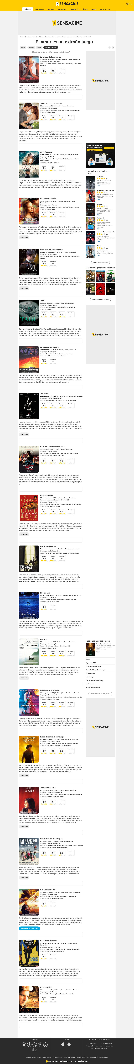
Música (75, 943)
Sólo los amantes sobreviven (52, 447)
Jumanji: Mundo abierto (93, 687)
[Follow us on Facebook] (29, 1044)
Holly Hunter (50, 646)
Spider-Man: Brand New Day (105, 190)
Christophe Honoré (54, 947)
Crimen (64, 59)
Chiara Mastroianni (73, 949)
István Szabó (52, 992)
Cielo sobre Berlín (47, 890)
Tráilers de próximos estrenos (100, 299)
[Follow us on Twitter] (34, 1044)
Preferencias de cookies (101, 1057)
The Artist (44, 394)
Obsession (100, 204)
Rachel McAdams (51, 110)
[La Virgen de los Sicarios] (29, 69)
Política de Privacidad (69, 1057)
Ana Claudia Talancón (66, 256)
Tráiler (98, 185)
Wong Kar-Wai (52, 502)
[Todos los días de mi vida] (29, 116)
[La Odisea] (90, 182)
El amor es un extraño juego (58, 36)
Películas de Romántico (44, 36)
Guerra (67, 154)
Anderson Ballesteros (65, 63)
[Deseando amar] (29, 507)
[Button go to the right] (113, 47)
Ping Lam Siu (76, 504)
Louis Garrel (50, 949)
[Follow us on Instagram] (40, 1044)
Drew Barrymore (51, 207)
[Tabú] (29, 313)
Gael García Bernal (52, 256)
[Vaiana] (90, 251)
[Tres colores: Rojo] (29, 800)
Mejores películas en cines (100, 262)
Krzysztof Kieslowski (55, 792)
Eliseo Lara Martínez (72, 553)
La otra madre (90, 684)
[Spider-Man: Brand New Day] (90, 196)
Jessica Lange (75, 110)
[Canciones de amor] (29, 953)
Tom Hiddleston (51, 453)
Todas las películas (33, 36)
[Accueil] (67, 3)
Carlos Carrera (52, 254)
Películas (27, 9)
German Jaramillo (51, 63)
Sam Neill (67, 646)
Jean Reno (60, 599)
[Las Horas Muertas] (29, 559)
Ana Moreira (71, 307)
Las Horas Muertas (48, 546)
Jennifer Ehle (70, 994)
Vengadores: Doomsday (103, 644)
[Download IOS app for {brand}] (64, 1044)
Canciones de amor (48, 941)
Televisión (74, 9)
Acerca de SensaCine (32, 1057)
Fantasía (69, 892)
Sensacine (61, 115)
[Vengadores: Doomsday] (90, 649)
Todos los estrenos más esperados (100, 693)
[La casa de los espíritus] (29, 359)
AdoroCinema (105, 1046)
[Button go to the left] (109, 47)
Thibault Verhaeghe (75, 697)
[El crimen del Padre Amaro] (29, 262)
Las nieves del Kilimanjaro (51, 839)
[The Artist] (29, 406)
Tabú (42, 301)
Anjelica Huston (62, 207)
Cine (26, 36)
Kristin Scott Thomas (65, 159)
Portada (22, 36)
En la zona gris (90, 673)
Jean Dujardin (50, 400)
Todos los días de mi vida (51, 103)
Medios (44, 69)
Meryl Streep (50, 354)
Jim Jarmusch (52, 451)
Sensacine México (97, 1048)
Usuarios (53, 69)
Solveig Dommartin (60, 896)
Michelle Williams (51, 159)
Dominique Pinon (72, 743)
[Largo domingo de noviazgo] (29, 749)
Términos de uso (57, 1057)
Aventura (65, 595)
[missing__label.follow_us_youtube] (24, 1044)
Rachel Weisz (60, 994)
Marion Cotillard (62, 697)
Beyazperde (89, 1046)
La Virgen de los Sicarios (50, 57)
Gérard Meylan (78, 845)
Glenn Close (59, 354)
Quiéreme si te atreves (49, 690)
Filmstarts (104, 1043)
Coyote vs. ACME (91, 663)
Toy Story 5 (100, 218)
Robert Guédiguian (54, 843)
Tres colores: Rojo (48, 788)
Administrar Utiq (81, 1057)
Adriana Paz (60, 553)
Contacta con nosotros (45, 1057)
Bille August (52, 351)
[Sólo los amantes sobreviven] (29, 459)
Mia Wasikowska (72, 453)
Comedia (67, 201)
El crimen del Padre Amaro (51, 250)
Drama (70, 59)
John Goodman (71, 400)
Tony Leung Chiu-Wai (64, 504)
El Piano (43, 639)
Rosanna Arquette (70, 599)
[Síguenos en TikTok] (45, 1044)
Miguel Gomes (52, 305)
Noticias (51, 9)
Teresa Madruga (51, 307)
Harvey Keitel (59, 646)
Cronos (88, 659)
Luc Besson (52, 597)
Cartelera (39, 9)
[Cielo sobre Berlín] (29, 902)
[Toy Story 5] (90, 223)
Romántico (76, 59)
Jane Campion (52, 644)
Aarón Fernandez (53, 551)
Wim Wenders (52, 894)
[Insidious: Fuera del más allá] (90, 237)
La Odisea (100, 176)
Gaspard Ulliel (61, 743)
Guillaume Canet (51, 697)
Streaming (62, 9)
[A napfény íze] (29, 999)
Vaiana (99, 246)
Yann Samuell (52, 695)
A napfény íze (46, 987)
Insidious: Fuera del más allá (105, 232)
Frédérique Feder (76, 794)
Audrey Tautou (51, 743)
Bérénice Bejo (60, 400)
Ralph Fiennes (50, 994)
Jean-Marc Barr (51, 599)
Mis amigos (62, 69)
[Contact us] (34, 1050)
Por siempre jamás (48, 199)
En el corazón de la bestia (93, 666)
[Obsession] (90, 209)
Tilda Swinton (61, 453)
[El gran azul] (29, 605)
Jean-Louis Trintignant (62, 794)
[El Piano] (29, 651)
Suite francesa (46, 152)
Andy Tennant (52, 205)
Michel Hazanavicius (55, 398)
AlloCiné (89, 1043)
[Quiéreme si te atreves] (29, 702)
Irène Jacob (49, 794)
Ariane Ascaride (51, 845)
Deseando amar (46, 495)
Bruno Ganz (50, 896)
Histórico (69, 990)
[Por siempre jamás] (29, 211)
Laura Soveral (61, 307)
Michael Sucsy (52, 108)
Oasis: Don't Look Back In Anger (95, 670)
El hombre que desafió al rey (94, 680)
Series (93, 9)
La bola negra (90, 677)
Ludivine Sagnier (60, 949)
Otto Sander (72, 896)
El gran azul (45, 593)
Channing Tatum (63, 110)
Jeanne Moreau (73, 207)
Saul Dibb (51, 157)
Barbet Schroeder (53, 61)
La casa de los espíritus (50, 347)
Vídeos (85, 9)
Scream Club (105, 9)
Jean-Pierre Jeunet (54, 741)
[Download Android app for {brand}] (70, 1044)
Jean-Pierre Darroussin (64, 845)
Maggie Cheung (51, 504)
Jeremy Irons (68, 354)
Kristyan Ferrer (51, 553)
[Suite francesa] (29, 164)
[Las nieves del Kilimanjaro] (29, 851)
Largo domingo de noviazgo (52, 737)
